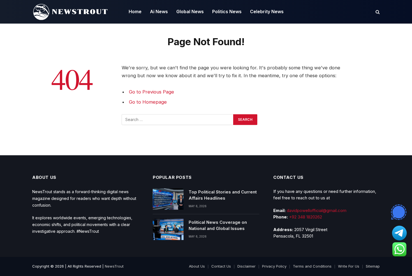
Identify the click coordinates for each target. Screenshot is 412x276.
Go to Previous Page (151, 92)
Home (135, 11)
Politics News (227, 11)
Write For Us (348, 266)
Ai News (159, 11)
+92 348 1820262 (305, 217)
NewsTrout (114, 266)
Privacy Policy (274, 266)
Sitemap (373, 266)
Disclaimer (246, 266)
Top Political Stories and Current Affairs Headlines (223, 194)
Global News (190, 11)
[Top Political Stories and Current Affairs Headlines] (168, 199)
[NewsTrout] (70, 12)
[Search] (377, 12)
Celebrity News (267, 11)
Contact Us (221, 266)
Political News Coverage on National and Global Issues (218, 225)
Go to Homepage (148, 102)
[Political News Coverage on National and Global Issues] (168, 229)
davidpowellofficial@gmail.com (316, 210)
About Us (197, 266)
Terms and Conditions (312, 266)
